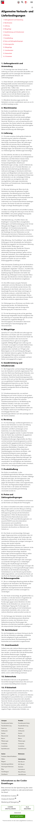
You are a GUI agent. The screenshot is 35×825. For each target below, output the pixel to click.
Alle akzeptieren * (17, 816)
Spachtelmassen (5, 749)
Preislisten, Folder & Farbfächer (9, 756)
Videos (3, 759)
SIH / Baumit (21, 764)
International (21, 769)
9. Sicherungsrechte (8, 44)
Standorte (20, 767)
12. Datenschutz (7, 53)
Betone (3, 738)
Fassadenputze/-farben (7, 723)
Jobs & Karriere (22, 774)
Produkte (20, 721)
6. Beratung (6, 35)
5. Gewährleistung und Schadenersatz (13, 32)
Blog (2, 769)
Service (3, 754)
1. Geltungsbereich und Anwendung (13, 20)
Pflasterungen (4, 741)
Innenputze (4, 744)
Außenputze (4, 731)
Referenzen (21, 754)
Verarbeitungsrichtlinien (7, 764)
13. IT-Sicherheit (7, 56)
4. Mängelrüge (7, 29)
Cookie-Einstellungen (10, 808)
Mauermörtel (4, 736)
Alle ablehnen (27, 808)
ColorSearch (4, 774)
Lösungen (4, 721)
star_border (32, 7)
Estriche (3, 733)
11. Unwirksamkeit (8, 50)
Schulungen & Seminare (7, 767)
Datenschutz (17, 813)
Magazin (3, 761)
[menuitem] (18, 2)
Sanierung (4, 728)
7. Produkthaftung (8, 38)
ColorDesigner (5, 772)
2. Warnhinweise (7, 23)
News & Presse (21, 772)
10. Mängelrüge (7, 47)
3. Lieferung (6, 26)
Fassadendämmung (6, 726)
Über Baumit (21, 762)
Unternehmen (22, 759)
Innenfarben (4, 746)
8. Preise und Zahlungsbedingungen (13, 41)
